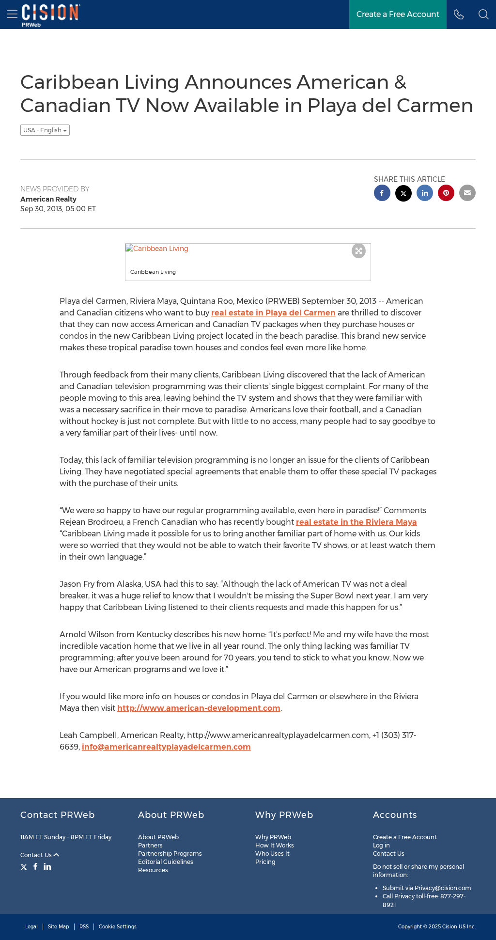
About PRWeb (158, 837)
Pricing (265, 861)
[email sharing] (467, 194)
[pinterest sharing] (446, 194)
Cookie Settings (118, 927)
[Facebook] (35, 866)
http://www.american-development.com (198, 708)
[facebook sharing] (382, 194)
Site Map (58, 927)
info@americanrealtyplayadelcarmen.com (166, 747)
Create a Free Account (405, 837)
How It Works (274, 845)
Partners (150, 845)
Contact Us (36, 855)
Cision (449, 927)
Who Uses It (272, 853)
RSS (84, 927)
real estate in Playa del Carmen (273, 312)
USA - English (43, 130)
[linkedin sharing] (425, 194)
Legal (31, 927)
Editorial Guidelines (165, 861)
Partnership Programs (170, 853)
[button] (483, 14)
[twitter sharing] (403, 194)
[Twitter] (25, 866)
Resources (153, 870)
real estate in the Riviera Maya (356, 522)
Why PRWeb (273, 837)
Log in (381, 845)
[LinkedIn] (47, 866)
